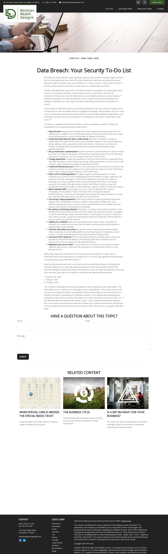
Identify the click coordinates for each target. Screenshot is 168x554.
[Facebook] (144, 2)
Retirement (56, 523)
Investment (56, 526)
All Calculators (57, 548)
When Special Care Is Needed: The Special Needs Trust (39, 414)
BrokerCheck (126, 521)
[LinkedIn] (138, 2)
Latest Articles (57, 543)
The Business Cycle (76, 412)
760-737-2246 (29, 524)
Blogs (54, 551)
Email (87, 321)
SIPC (105, 550)
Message (21, 336)
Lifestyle (55, 540)
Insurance (55, 532)
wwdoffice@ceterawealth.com (73, 2)
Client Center (157, 2)
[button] (109, 8)
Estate (54, 529)
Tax (53, 534)
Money (54, 537)
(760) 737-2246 (50, 2)
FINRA (101, 550)
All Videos (55, 545)
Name (19, 321)
